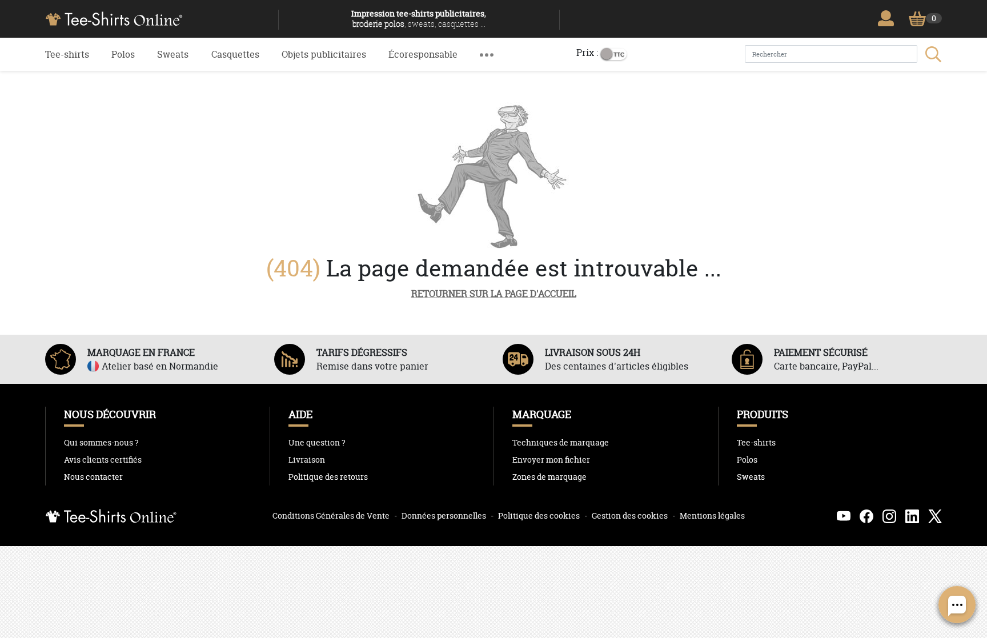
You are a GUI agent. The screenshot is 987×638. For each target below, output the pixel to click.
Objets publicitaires (324, 54)
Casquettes (235, 54)
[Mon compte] (889, 18)
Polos (123, 54)
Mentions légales (712, 515)
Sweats (172, 54)
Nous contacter (93, 477)
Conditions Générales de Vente (331, 515)
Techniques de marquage (560, 443)
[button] (487, 54)
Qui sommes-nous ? (101, 443)
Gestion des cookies (630, 515)
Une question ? (317, 443)
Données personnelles (444, 515)
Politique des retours (328, 477)
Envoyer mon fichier (551, 460)
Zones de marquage (549, 477)
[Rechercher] (932, 54)
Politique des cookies (539, 515)
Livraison (306, 460)
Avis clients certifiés (103, 460)
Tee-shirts (67, 54)
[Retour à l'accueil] (157, 17)
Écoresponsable (423, 54)
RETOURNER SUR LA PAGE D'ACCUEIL (493, 293)
